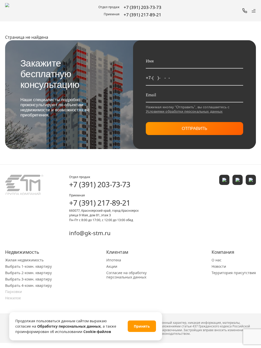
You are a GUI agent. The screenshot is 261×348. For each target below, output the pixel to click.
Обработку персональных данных (69, 326)
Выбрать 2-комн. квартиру (28, 272)
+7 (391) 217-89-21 (99, 203)
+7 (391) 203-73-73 (99, 184)
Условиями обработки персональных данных (184, 111)
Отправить (194, 128)
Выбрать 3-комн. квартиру (28, 279)
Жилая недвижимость (24, 260)
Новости (219, 266)
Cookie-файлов (97, 331)
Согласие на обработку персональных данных (126, 274)
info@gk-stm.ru (90, 233)
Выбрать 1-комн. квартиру (28, 266)
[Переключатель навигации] (253, 10)
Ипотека (113, 260)
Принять (142, 326)
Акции (111, 266)
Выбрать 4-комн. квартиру (28, 285)
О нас (216, 260)
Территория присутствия (234, 272)
